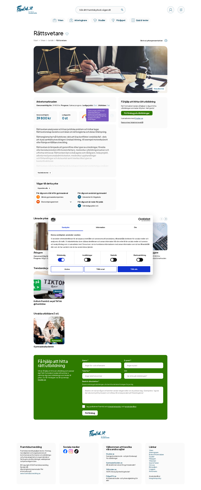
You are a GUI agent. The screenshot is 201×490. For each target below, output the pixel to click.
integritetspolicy (114, 406)
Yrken (43, 40)
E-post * (127, 360)
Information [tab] (100, 227)
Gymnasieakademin (44, 346)
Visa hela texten (43, 173)
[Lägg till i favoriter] (67, 34)
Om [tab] (135, 227)
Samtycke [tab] (65, 227)
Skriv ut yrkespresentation (151, 40)
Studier (151, 457)
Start (36, 40)
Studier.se (139, 118)
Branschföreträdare (156, 454)
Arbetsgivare (153, 452)
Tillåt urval (100, 269)
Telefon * (86, 371)
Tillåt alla (134, 269)
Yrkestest (152, 461)
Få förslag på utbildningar (137, 113)
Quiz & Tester (154, 463)
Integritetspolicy (155, 478)
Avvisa (67, 269)
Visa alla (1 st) (159, 89)
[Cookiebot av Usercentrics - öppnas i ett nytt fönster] (140, 219)
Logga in (152, 469)
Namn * (85, 360)
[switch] (87, 260)
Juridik (51, 40)
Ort (125, 371)
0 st (95, 105)
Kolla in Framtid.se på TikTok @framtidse (48, 302)
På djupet (152, 459)
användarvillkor (130, 406)
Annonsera (153, 471)
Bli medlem (153, 467)
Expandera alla (43, 188)
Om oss (152, 465)
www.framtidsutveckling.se (30, 473)
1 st (108, 105)
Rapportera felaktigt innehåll (132, 122)
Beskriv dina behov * (90, 381)
